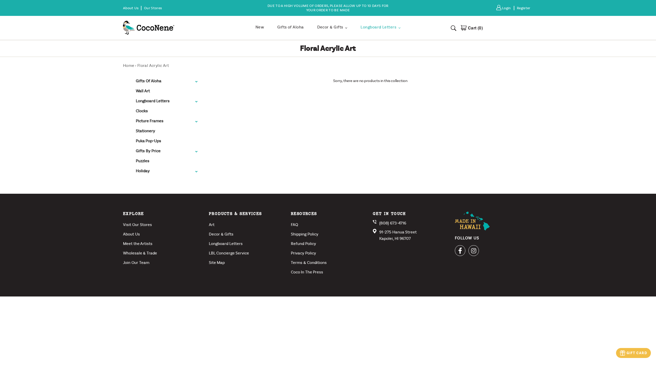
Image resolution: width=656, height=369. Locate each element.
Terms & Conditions (309, 262)
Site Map (217, 262)
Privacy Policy (303, 253)
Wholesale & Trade (140, 253)
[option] (328, 8)
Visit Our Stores (137, 224)
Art (211, 224)
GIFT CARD (637, 353)
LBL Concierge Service (229, 253)
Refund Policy (303, 243)
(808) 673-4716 (392, 223)
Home (128, 65)
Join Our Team (136, 262)
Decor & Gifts (221, 234)
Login (507, 8)
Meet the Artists (137, 243)
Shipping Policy (304, 234)
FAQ (294, 224)
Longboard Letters (226, 243)
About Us (131, 234)
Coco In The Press (307, 272)
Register (523, 8)
